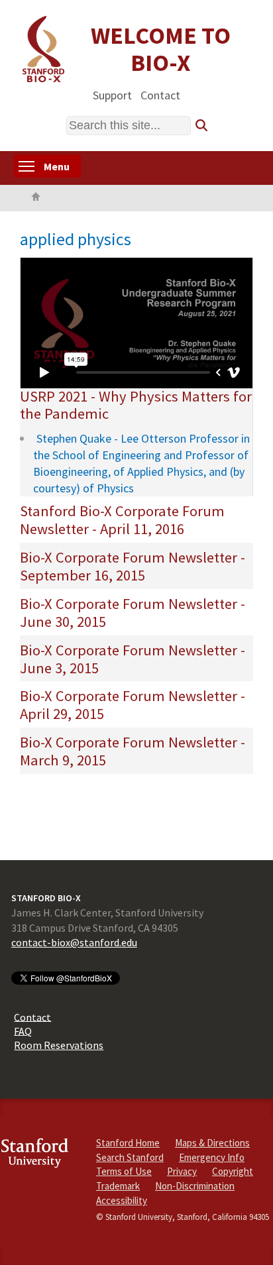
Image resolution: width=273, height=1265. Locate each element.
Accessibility (121, 1200)
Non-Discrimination (195, 1186)
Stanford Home (128, 1142)
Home (36, 198)
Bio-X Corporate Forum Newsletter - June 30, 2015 (132, 612)
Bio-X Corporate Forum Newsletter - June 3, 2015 (132, 659)
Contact (160, 94)
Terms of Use (124, 1171)
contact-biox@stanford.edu (74, 942)
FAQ (23, 1030)
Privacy (182, 1171)
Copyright (232, 1171)
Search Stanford (130, 1157)
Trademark (118, 1186)
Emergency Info (212, 1157)
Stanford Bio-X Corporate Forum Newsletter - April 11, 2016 (122, 520)
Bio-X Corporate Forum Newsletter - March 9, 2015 (132, 751)
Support (112, 94)
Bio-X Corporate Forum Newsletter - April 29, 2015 (132, 705)
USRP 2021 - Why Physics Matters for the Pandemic (136, 405)
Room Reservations (58, 1045)
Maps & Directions (212, 1142)
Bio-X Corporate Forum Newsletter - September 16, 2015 (132, 566)
